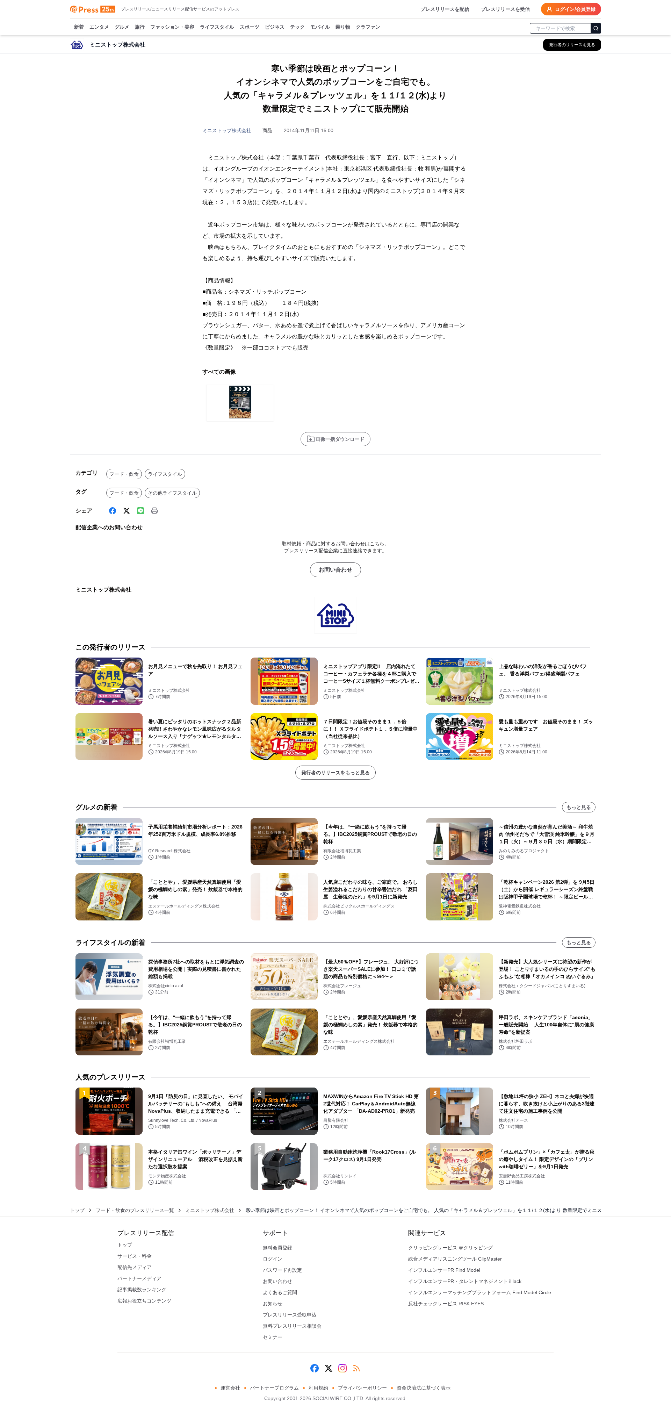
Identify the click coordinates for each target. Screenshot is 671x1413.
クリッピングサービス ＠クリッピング (450, 1247)
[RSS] (356, 1368)
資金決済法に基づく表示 (423, 1388)
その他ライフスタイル (172, 493)
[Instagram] (342, 1368)
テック (297, 27)
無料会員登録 (277, 1247)
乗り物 (343, 27)
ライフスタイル (217, 27)
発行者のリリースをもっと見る (335, 772)
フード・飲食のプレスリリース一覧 (135, 1210)
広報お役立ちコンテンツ (144, 1301)
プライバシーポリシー (362, 1388)
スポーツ (249, 27)
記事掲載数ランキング (141, 1289)
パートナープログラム (274, 1388)
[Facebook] (112, 510)
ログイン (272, 1259)
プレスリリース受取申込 (290, 1315)
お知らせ (272, 1303)
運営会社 (230, 1388)
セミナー (272, 1337)
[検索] (596, 28)
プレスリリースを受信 (505, 9)
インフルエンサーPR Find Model (444, 1270)
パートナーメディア (139, 1278)
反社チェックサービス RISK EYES (446, 1303)
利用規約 (318, 1388)
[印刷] (154, 510)
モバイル (320, 27)
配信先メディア (134, 1267)
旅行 (140, 27)
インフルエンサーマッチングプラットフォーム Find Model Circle (479, 1292)
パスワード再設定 (282, 1270)
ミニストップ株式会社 (226, 130)
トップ (77, 1210)
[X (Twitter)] (126, 510)
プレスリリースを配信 (444, 9)
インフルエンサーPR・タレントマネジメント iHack (464, 1281)
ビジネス (274, 27)
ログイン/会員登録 (575, 9)
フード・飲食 (124, 474)
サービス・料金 (134, 1256)
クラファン (368, 27)
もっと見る (579, 807)
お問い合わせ (335, 570)
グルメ (122, 27)
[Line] (140, 510)
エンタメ (99, 27)
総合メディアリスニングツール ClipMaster (455, 1259)
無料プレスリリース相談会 (292, 1326)
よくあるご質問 (280, 1292)
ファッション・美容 (172, 27)
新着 (79, 27)
